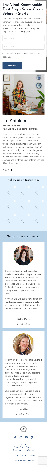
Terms (24, 455)
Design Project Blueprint (23, 447)
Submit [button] (12, 65)
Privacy (32, 455)
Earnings (15, 455)
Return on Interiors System (23, 450)
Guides (23, 444)
